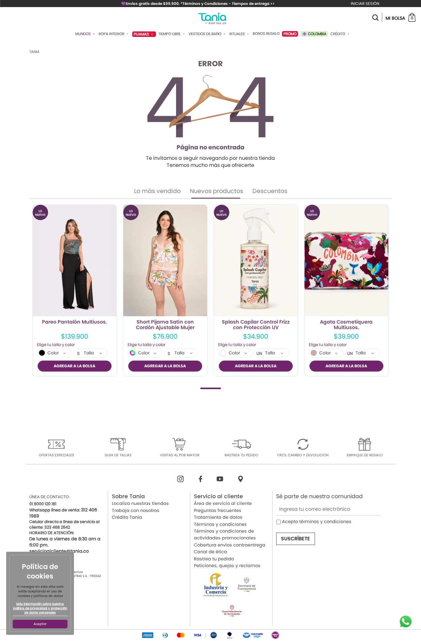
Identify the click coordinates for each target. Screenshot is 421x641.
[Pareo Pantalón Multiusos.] (74, 260)
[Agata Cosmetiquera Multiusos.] (346, 260)
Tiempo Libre (170, 33)
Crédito (338, 33)
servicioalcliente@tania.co (59, 551)
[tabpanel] (74, 290)
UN (259, 353)
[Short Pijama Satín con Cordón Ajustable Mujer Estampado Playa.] (165, 260)
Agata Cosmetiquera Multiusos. (346, 324)
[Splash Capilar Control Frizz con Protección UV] (256, 260)
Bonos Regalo (266, 33)
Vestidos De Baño (205, 33)
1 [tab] (210, 388)
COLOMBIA (316, 33)
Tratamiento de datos (218, 517)
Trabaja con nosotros (135, 510)
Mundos (83, 33)
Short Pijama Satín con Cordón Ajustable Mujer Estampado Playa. (165, 324)
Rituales (237, 33)
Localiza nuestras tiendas (140, 503)
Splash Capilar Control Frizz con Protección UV (256, 324)
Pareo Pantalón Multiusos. (74, 322)
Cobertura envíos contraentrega (229, 545)
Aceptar (40, 624)
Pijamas (142, 34)
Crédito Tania (127, 517)
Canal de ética (210, 552)
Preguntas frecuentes (217, 510)
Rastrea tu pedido (214, 559)
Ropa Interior (112, 33)
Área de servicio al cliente (223, 503)
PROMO (290, 33)
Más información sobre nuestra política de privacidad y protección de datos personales (40, 608)
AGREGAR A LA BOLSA (74, 366)
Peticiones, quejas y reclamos (227, 565)
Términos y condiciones (220, 524)
